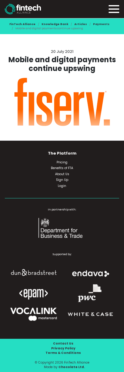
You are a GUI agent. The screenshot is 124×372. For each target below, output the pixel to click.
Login (62, 186)
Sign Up (62, 180)
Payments (101, 24)
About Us (62, 174)
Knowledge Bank (55, 24)
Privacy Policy (63, 348)
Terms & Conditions (63, 353)
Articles (80, 24)
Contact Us (63, 343)
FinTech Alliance (22, 24)
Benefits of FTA (62, 168)
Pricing (62, 162)
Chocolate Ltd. (71, 367)
